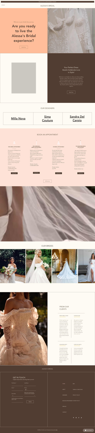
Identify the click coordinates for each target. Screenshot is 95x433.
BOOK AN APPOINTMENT (66, 400)
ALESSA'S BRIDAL (47, 6)
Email (13, 387)
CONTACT (65, 412)
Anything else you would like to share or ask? (17, 399)
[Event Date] (12, 395)
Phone (25, 387)
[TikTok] (81, 417)
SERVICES (64, 406)
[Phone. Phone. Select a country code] (26, 389)
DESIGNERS (65, 395)
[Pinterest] (73, 417)
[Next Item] (93, 266)
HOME (64, 383)
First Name (14, 383)
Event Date (14, 393)
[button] (3, 5)
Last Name (26, 383)
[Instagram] (76, 417)
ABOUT (64, 389)
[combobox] (30, 396)
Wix (56, 429)
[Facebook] (78, 417)
